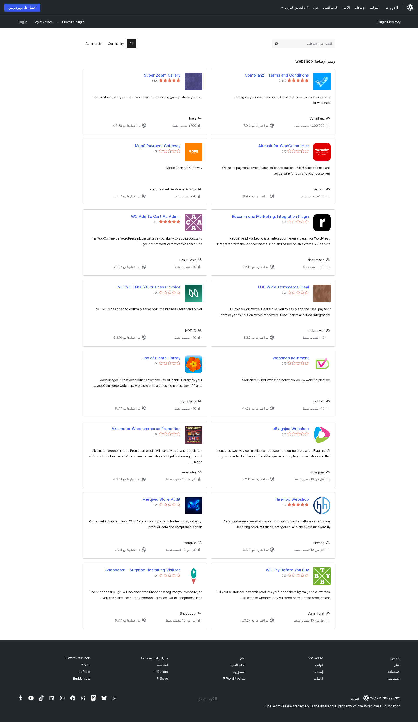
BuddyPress (82, 678)
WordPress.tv (234, 678)
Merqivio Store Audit (161, 499)
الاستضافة (394, 672)
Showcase (315, 658)
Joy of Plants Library (161, 358)
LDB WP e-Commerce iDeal (283, 287)
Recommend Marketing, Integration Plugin (270, 216)
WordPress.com (77, 658)
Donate (161, 672)
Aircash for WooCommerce (283, 145)
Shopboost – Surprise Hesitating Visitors (142, 570)
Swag (162, 678)
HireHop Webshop (292, 499)
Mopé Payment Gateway (157, 145)
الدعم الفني (238, 665)
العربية (355, 698)
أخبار (397, 665)
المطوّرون (239, 672)
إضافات (318, 672)
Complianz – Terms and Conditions (277, 75)
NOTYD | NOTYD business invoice (149, 287)
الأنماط (318, 678)
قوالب (319, 665)
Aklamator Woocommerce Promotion (145, 428)
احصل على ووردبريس (22, 7)
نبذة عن (396, 658)
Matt (85, 665)
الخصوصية (394, 678)
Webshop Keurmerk (290, 358)
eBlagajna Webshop (291, 428)
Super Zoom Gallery (162, 75)
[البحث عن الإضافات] (276, 43)
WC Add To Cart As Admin (155, 216)
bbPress (85, 672)
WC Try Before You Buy (287, 570)
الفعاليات (162, 665)
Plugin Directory (389, 22)
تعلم (243, 658)
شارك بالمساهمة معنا (154, 658)
